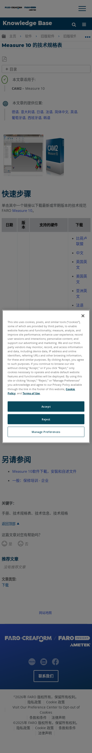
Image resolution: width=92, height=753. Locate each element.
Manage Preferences (46, 432)
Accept (46, 406)
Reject (46, 419)
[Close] (83, 315)
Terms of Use (31, 393)
